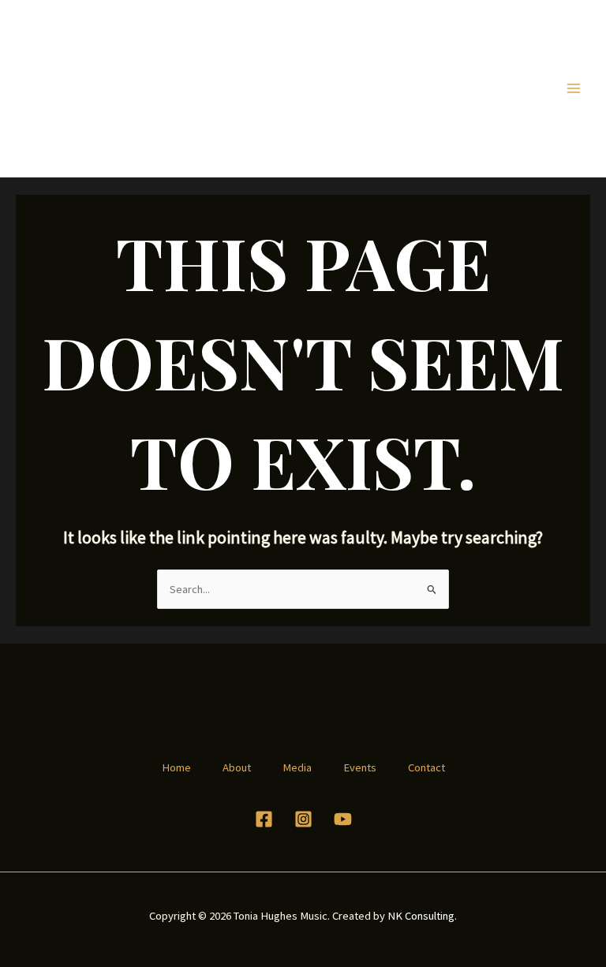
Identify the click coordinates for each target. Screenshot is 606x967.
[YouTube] (343, 819)
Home (176, 767)
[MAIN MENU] (573, 88)
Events (359, 767)
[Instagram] (303, 819)
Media (297, 767)
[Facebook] (264, 819)
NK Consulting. (422, 916)
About (237, 767)
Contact (426, 767)
